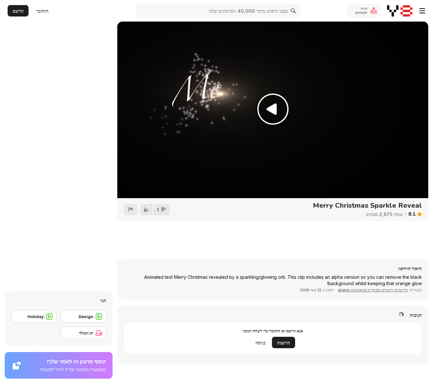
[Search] (294, 11)
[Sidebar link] (422, 10)
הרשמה (283, 342)
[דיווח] (131, 209)
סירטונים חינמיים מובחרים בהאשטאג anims (373, 289)
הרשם (18, 11)
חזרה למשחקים (361, 11)
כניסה (260, 342)
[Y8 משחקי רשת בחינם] (400, 10)
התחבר (42, 11)
